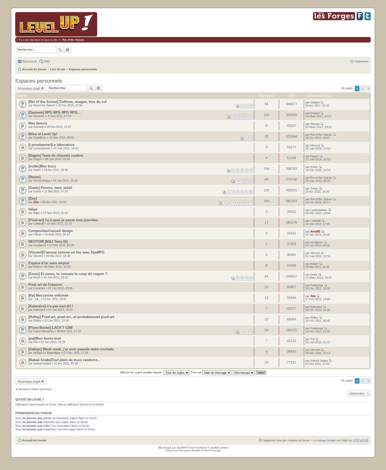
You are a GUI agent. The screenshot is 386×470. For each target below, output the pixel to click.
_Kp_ (36, 298)
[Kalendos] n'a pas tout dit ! (50, 306)
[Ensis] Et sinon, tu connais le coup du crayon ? (67, 274)
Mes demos (37, 123)
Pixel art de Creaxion (45, 285)
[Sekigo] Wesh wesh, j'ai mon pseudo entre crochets (71, 349)
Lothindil (38, 223)
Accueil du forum (34, 69)
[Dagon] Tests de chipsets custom (55, 155)
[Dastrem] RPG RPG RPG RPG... (54, 112)
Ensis (36, 277)
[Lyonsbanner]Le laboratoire (51, 145)
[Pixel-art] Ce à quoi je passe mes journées (63, 220)
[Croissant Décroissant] (244, 372)
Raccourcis (30, 61)
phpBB (181, 447)
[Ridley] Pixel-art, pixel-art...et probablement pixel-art (71, 317)
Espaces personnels (83, 69)
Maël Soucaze (212, 450)
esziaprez (39, 245)
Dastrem (38, 116)
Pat (35, 342)
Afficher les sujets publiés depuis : (142, 372)
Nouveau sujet (29, 88)
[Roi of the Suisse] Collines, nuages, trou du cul (67, 102)
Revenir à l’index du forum (34, 389)
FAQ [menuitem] (47, 61)
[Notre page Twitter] (367, 19)
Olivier (37, 234)
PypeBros (39, 137)
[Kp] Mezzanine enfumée (48, 295)
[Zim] (32, 198)
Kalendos (39, 309)
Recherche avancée (67, 49)
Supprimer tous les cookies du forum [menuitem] (286, 440)
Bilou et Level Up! (42, 134)
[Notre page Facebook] (360, 19)
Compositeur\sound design (50, 231)
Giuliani (315, 102)
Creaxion (39, 288)
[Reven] (34, 177)
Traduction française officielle (182, 450)
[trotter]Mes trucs (42, 166)
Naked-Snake (42, 363)
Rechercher (60, 49)
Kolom (37, 266)
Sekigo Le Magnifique (46, 352)
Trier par (196, 372)
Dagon (37, 159)
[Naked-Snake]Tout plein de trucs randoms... (64, 360)
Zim (36, 202)
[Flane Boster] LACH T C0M (50, 328)
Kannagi (38, 126)
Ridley (37, 320)
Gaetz (37, 191)
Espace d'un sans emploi (48, 263)
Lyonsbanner (41, 148)
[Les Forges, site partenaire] (334, 19)
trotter (37, 169)
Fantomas (316, 285)
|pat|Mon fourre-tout (44, 338)
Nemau (315, 123)
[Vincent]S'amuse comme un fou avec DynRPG (66, 252)
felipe (32, 209)
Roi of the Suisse (44, 105)
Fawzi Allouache (43, 331)
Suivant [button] (368, 88)
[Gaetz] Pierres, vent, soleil (50, 188)
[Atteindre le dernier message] (321, 102)
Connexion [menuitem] (361, 61)
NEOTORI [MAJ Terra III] (47, 242)
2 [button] (362, 88)
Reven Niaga (41, 180)
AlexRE (315, 231)
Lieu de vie (57, 69)
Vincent (315, 145)
